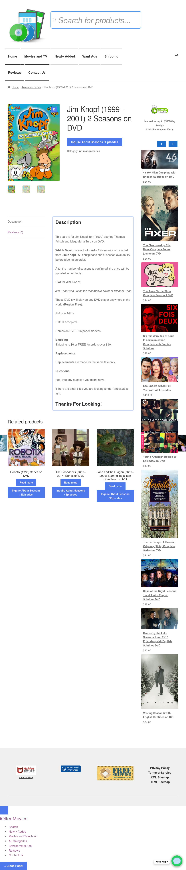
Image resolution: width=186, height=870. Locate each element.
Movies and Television (23, 836)
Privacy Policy (160, 768)
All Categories (18, 841)
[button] (54, 110)
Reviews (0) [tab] (15, 232)
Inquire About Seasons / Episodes (94, 142)
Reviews (14, 72)
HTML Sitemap (160, 782)
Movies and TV (35, 56)
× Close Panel (13, 866)
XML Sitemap (160, 777)
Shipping (111, 56)
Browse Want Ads (20, 846)
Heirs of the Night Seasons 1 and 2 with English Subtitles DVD (159, 595)
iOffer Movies (13, 818)
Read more (26, 482)
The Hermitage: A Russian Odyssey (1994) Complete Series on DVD (159, 546)
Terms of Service (159, 772)
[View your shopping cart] (159, 53)
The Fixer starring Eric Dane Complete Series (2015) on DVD (157, 249)
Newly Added (64, 56)
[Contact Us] (176, 860)
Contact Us (37, 72)
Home (12, 56)
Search (13, 827)
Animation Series (31, 87)
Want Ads (89, 56)
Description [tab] (15, 221)
